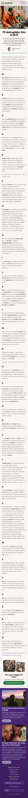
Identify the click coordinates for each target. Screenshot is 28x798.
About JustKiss (14, 769)
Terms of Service (15, 774)
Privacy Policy (15, 779)
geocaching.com (6, 226)
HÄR (17, 344)
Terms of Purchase (14, 776)
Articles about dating (15, 767)
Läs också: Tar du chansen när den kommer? (13, 362)
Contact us (14, 772)
